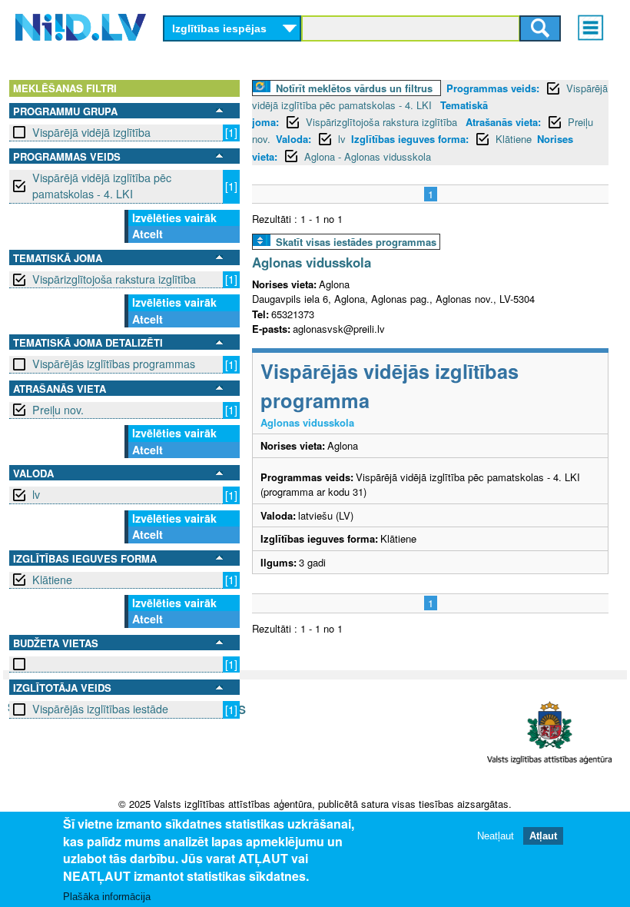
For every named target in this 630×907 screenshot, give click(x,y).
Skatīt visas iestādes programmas (356, 241)
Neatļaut (495, 836)
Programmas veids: (492, 88)
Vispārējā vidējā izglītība (91, 132)
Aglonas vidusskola (311, 262)
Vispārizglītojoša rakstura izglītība (114, 279)
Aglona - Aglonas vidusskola (367, 156)
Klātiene (52, 579)
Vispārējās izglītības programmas (113, 363)
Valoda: (293, 138)
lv (36, 494)
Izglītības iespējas (219, 28)
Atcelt (147, 233)
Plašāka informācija (107, 896)
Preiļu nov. (58, 409)
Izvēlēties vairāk (174, 217)
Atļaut (543, 836)
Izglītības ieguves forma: (410, 138)
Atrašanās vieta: (503, 122)
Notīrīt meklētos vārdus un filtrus (354, 88)
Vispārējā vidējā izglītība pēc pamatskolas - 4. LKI (101, 185)
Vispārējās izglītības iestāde (100, 708)
